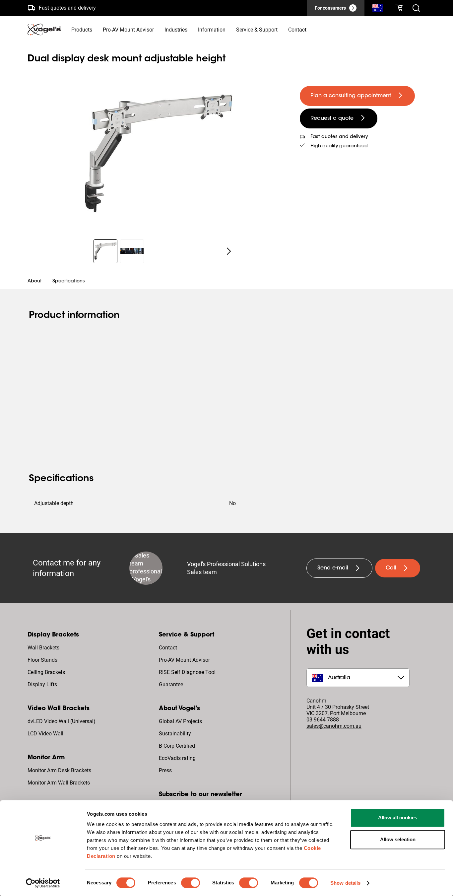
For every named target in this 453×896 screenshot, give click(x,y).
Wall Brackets (43, 647)
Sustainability (175, 733)
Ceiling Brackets (46, 672)
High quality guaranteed (339, 146)
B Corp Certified (177, 746)
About (35, 281)
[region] (158, 153)
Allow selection (398, 839)
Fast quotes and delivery (67, 8)
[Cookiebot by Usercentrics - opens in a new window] (43, 883)
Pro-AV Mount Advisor (184, 660)
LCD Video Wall (45, 733)
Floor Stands (42, 660)
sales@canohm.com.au (333, 726)
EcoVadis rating (177, 758)
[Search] (378, 9)
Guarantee (171, 684)
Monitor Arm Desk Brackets (59, 770)
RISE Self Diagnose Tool (187, 672)
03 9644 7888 (322, 719)
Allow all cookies (397, 817)
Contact (168, 647)
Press (165, 770)
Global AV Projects (180, 721)
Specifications (68, 281)
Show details (345, 883)
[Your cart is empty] (399, 8)
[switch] (190, 882)
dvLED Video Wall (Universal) (62, 721)
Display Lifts (42, 684)
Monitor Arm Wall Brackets (59, 783)
